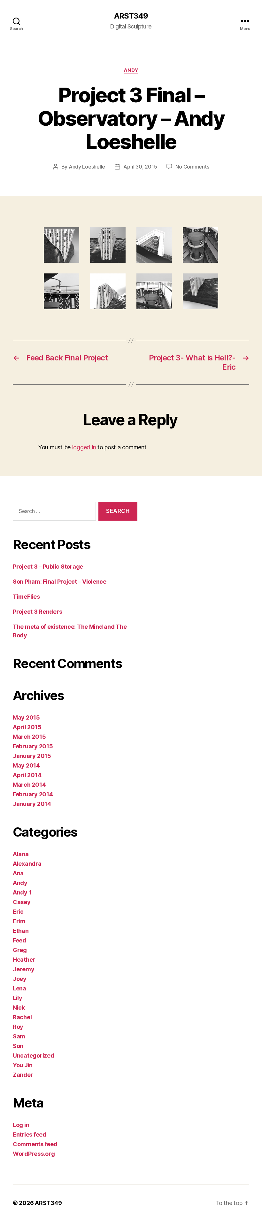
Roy (18, 1026)
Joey (20, 978)
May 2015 (26, 717)
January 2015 (32, 755)
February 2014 (33, 794)
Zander (23, 1074)
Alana (21, 854)
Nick (19, 1007)
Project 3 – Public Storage (48, 566)
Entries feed (29, 1134)
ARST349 (131, 16)
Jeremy (23, 969)
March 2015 (29, 736)
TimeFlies (26, 596)
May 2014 (26, 765)
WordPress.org (34, 1153)
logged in (84, 447)
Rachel (22, 1017)
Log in (21, 1125)
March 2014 (29, 784)
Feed (19, 940)
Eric (18, 911)
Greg (20, 950)
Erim (19, 921)
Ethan (21, 930)
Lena (19, 988)
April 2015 (27, 727)
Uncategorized (33, 1055)
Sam (19, 1036)
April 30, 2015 (140, 166)
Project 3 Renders (37, 611)
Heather (24, 959)
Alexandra (27, 863)
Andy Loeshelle (87, 166)
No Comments (192, 166)
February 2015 (33, 746)
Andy (131, 70)
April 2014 (27, 775)
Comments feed (35, 1144)
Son (18, 1046)
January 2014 (32, 803)
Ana (18, 873)
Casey (22, 902)
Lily (17, 998)
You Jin (23, 1065)
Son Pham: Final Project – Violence (59, 581)
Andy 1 (22, 892)
